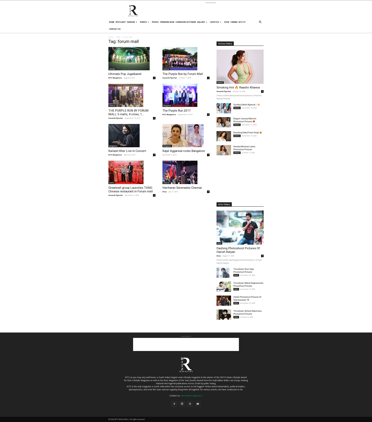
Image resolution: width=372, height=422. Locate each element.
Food (226, 22)
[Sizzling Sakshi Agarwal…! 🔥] (224, 108)
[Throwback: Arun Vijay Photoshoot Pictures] (224, 273)
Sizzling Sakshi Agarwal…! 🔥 (246, 104)
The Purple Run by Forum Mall (182, 74)
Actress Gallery (225, 43)
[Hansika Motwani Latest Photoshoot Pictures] (224, 150)
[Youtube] (198, 404)
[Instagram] (182, 404)
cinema (233, 22)
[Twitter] (190, 404)
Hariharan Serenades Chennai (182, 187)
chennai (166, 69)
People (155, 22)
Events (143, 22)
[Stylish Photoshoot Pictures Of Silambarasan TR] (224, 301)
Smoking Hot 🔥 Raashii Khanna (238, 87)
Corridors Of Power (186, 22)
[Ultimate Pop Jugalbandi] (131, 58)
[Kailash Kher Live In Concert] (131, 135)
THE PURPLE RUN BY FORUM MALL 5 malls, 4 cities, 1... (128, 112)
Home (111, 22)
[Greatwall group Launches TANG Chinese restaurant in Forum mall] (131, 172)
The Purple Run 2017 (176, 110)
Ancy (164, 191)
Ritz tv (242, 22)
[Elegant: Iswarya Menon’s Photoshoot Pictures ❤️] (224, 122)
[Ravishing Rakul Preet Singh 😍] (224, 136)
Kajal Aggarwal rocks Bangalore (183, 151)
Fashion (131, 22)
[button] (260, 22)
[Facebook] (174, 404)
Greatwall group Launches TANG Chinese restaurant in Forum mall (130, 189)
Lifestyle (214, 22)
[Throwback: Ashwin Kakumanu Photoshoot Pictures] (224, 315)
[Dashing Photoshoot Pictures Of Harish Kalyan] (240, 227)
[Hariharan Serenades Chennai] (186, 172)
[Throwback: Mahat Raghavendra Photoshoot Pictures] (224, 287)
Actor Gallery (224, 204)
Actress (220, 82)
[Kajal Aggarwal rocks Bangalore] (186, 135)
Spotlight (121, 22)
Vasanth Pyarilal (169, 78)
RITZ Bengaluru (115, 78)
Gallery (201, 22)
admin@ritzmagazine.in (191, 395)
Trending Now (167, 22)
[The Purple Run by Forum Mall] (186, 58)
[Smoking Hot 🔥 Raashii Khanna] (240, 67)
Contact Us (114, 29)
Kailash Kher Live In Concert (127, 151)
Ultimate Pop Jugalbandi (125, 74)
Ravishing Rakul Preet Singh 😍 (247, 132)
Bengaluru (167, 106)
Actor (219, 243)
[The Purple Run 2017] (186, 95)
